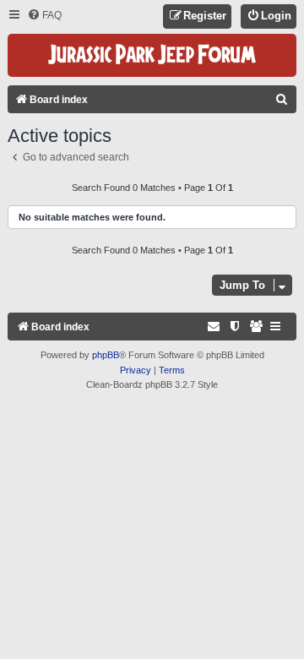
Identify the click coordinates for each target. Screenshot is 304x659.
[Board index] (152, 55)
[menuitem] (44, 15)
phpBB (105, 355)
